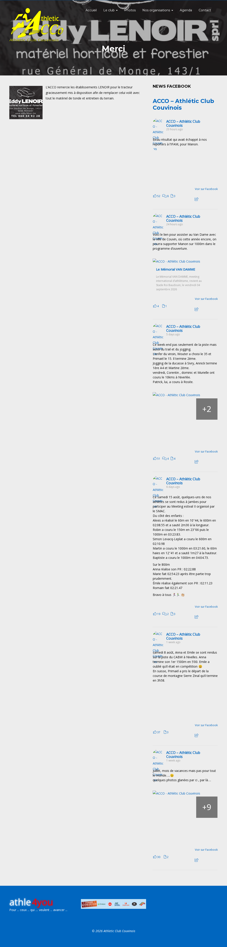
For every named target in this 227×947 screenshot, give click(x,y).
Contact (205, 10)
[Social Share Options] (196, 199)
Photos (130, 10)
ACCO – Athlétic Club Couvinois (183, 123)
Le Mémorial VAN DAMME (175, 269)
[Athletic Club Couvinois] (36, 25)
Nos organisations (156, 10)
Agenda (186, 10)
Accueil (91, 10)
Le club (109, 10)
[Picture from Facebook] (169, 167)
